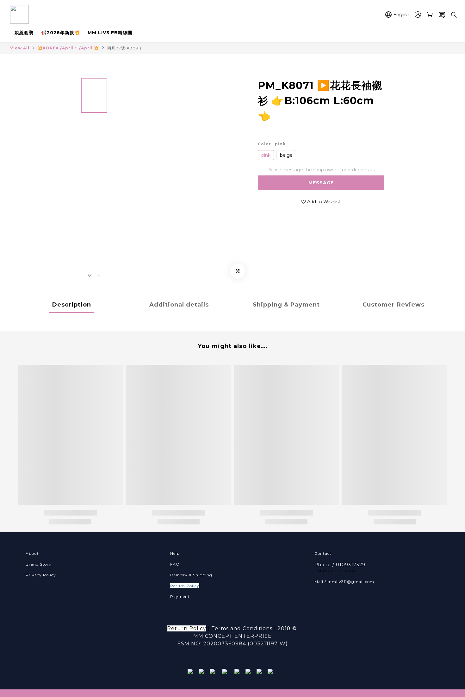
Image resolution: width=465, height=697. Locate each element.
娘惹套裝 (24, 32)
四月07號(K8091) (124, 48)
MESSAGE (321, 183)
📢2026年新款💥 (60, 32)
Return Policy (184, 585)
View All (19, 48)
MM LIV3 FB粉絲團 (110, 32)
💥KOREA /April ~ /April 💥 (68, 48)
